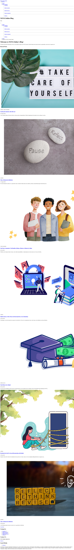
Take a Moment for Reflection (6, 179)
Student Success (7, 10)
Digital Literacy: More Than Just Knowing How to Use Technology (14, 316)
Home (3, 3)
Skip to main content (3, 0)
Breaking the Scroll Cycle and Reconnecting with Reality (12, 453)
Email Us (1, 540)
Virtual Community (7, 13)
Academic (6, 5)
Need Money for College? (5, 384)
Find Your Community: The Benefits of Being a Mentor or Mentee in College (16, 248)
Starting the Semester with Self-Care (7, 111)
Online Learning (7, 7)
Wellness (5, 15)
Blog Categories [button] (5, 4)
